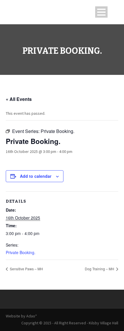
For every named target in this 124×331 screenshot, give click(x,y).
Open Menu (101, 12)
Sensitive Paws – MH (26, 268)
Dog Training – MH (100, 268)
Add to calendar (35, 176)
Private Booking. (20, 252)
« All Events (19, 99)
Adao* (31, 316)
